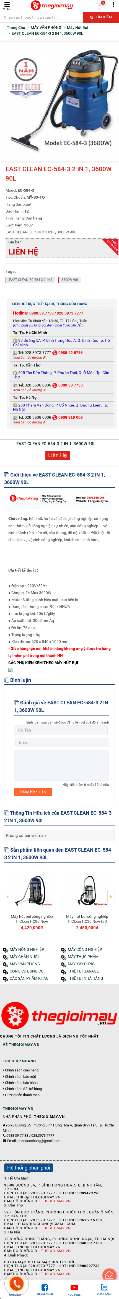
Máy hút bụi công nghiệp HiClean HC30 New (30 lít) (87, 921)
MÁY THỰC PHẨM (83, 957)
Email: (33, 1141)
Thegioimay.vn (56, 1201)
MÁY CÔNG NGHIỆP (85, 950)
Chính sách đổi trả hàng (23, 1089)
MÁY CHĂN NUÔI (24, 957)
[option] (32, 899)
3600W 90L (70, 280)
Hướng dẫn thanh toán (22, 1095)
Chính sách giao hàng (21, 1070)
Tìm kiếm (103, 17)
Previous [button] (8, 892)
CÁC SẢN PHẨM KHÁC (29, 978)
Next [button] (111, 892)
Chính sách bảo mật (20, 1077)
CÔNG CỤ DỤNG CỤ (26, 971)
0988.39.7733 (41, 313)
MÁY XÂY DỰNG (81, 964)
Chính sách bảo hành (21, 1083)
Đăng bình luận (33, 792)
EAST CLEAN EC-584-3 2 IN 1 (31, 280)
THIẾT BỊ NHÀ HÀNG (85, 978)
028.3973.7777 (70, 313)
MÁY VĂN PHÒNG (25, 964)
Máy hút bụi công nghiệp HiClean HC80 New (32, 919)
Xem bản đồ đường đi (29, 358)
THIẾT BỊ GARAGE (83, 971)
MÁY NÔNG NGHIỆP (27, 950)
